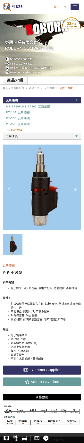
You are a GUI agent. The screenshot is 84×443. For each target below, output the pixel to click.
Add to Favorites (44, 382)
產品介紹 (34, 88)
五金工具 (12, 136)
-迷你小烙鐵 (14, 130)
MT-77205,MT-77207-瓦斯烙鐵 (28, 106)
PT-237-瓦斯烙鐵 (18, 112)
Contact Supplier (44, 370)
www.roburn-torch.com (25, 72)
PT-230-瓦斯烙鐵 (18, 118)
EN (64, 6)
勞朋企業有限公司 (13, 88)
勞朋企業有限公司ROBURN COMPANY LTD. (29, 45)
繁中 (57, 6)
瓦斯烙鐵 (49, 88)
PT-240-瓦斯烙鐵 (18, 124)
